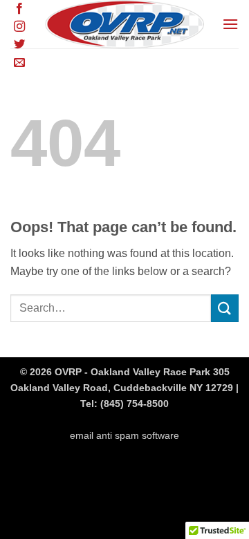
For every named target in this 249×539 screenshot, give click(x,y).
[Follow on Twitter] (19, 45)
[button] (230, 24)
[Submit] (225, 307)
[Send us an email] (19, 63)
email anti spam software (124, 435)
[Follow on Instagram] (19, 27)
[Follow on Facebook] (19, 9)
